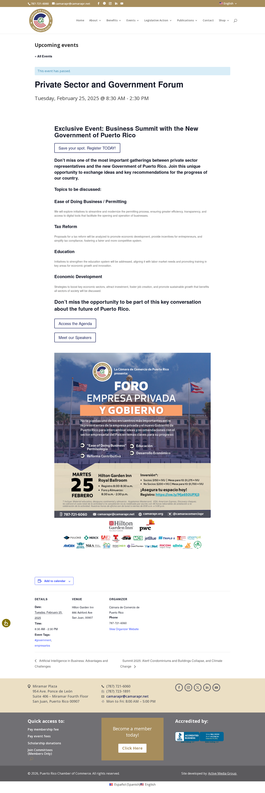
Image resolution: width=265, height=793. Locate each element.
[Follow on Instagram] (188, 687)
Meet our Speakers (75, 337)
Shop (222, 20)
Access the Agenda (75, 323)
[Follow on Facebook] (179, 687)
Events (130, 20)
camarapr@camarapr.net (127, 696)
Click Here (132, 748)
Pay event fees (39, 736)
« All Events (43, 56)
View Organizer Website (124, 629)
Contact (208, 20)
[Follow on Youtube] (216, 687)
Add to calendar (54, 581)
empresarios (42, 645)
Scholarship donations (44, 743)
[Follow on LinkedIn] (207, 687)
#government (43, 640)
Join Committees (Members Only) (40, 752)
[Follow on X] (198, 687)
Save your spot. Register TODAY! (87, 148)
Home (80, 20)
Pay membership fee (43, 730)
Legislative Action (156, 20)
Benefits (112, 20)
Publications (185, 20)
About (93, 20)
